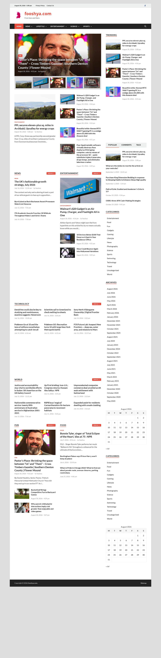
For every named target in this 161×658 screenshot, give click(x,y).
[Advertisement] (104, 15)
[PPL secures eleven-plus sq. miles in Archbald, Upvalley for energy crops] (35, 95)
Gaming (110, 234)
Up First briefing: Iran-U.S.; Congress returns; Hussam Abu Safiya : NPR (56, 388)
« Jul (107, 448)
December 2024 (113, 349)
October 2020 (112, 393)
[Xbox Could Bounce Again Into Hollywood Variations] (67, 249)
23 (143, 432)
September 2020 (113, 397)
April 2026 (111, 305)
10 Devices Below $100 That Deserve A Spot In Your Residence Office (88, 237)
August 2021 (112, 361)
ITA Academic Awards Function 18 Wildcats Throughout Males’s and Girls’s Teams (32, 214)
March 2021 (112, 377)
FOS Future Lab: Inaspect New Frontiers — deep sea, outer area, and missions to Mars (87, 327)
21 (132, 432)
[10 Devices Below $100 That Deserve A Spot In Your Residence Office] (67, 235)
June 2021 (111, 369)
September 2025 (113, 333)
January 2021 (112, 385)
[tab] (112, 145)
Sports (86, 26)
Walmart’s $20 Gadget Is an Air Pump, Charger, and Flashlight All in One (88, 97)
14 (132, 427)
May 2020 (111, 401)
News (27, 26)
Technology (111, 262)
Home (19, 26)
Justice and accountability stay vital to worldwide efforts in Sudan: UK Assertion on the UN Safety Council (28, 389)
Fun (15, 457)
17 (109, 432)
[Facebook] (145, 6)
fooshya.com (38, 13)
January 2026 (112, 317)
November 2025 (113, 325)
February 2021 (113, 381)
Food (62, 430)
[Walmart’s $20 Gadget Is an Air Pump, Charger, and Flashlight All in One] (67, 95)
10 (109, 427)
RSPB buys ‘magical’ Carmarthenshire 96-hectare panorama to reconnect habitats (57, 406)
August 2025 (112, 337)
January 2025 (112, 345)
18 (115, 432)
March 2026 (112, 309)
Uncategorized (113, 270)
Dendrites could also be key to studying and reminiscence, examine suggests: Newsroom (27, 312)
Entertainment (57, 26)
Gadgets (110, 230)
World (109, 274)
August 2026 (112, 289)
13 (126, 427)
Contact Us (50, 5)
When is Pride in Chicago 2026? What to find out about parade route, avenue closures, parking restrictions (80, 470)
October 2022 (112, 353)
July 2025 (111, 341)
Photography (19, 122)
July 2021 (111, 365)
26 (120, 437)
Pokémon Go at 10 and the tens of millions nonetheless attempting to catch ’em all (26, 327)
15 (138, 427)
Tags (138, 145)
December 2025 (113, 321)
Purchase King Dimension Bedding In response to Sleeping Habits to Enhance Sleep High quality (126, 178)
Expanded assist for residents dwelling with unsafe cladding (87, 403)
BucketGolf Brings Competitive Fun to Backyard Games (43, 492)
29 (138, 437)
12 (120, 427)
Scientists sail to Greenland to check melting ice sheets (57, 310)
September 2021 (113, 357)
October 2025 (112, 329)
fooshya (43, 71)
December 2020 (113, 389)
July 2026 (111, 293)
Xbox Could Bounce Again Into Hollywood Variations (87, 250)
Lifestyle (40, 26)
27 (126, 437)
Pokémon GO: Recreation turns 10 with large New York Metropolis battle (57, 327)
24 (109, 437)
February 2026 (113, 313)
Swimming (111, 258)
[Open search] (145, 26)
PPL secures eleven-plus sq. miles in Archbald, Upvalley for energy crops (134, 43)
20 (126, 432)
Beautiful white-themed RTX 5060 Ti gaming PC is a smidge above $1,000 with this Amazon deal (89, 132)
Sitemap (144, 583)
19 (120, 432)
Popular (112, 145)
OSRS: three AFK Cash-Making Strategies (123, 200)
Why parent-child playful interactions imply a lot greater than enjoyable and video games (42, 507)
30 (143, 437)
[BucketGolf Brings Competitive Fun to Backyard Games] (21, 490)
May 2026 (111, 301)
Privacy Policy (40, 5)
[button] (97, 54)
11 (115, 427)
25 (115, 437)
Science (73, 26)
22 (138, 432)
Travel (109, 266)
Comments (126, 145)
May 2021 (111, 373)
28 (132, 437)
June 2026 (111, 297)
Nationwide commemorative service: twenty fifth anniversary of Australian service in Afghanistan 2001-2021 (27, 407)
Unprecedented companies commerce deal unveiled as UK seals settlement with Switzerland (87, 389)
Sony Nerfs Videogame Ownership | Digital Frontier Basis (86, 312)
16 (143, 427)
